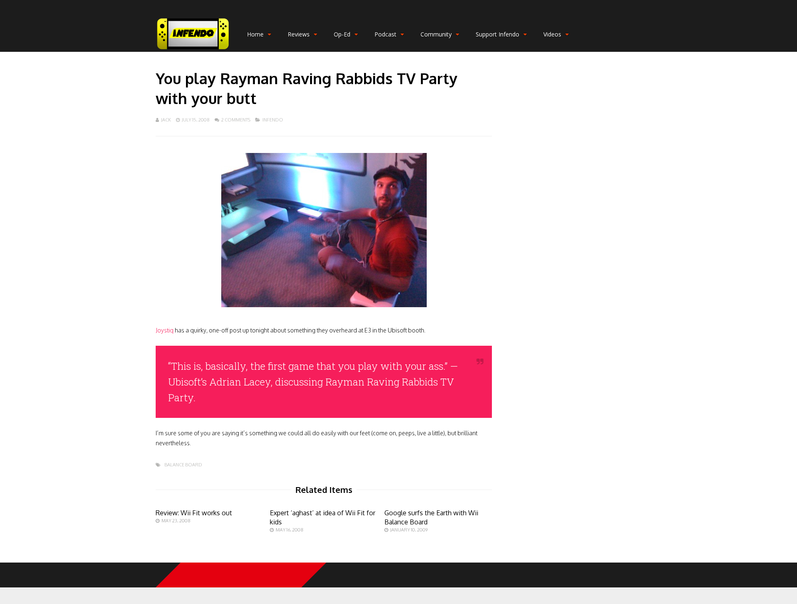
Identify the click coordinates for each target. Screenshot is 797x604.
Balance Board (183, 465)
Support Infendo (497, 34)
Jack (166, 120)
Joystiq (165, 330)
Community (436, 34)
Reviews (299, 34)
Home (255, 34)
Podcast (385, 34)
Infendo (272, 120)
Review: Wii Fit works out (194, 513)
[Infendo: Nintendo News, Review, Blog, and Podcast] (193, 50)
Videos (552, 34)
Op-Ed (342, 34)
